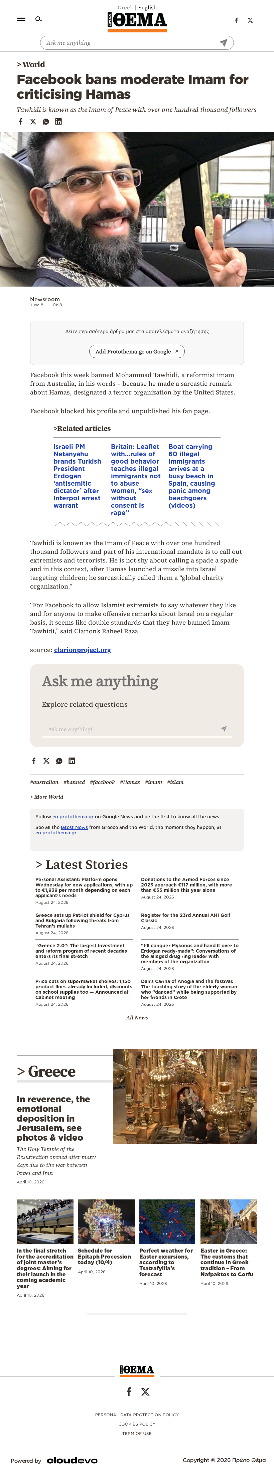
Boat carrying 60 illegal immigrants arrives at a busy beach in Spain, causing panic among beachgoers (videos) (191, 476)
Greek (125, 7)
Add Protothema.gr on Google (133, 351)
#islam (175, 782)
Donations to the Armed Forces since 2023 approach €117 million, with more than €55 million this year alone (186, 884)
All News (137, 1017)
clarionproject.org (82, 649)
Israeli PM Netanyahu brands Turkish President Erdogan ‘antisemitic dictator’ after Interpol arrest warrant (77, 476)
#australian (44, 782)
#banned (74, 782)
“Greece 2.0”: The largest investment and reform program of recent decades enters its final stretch (81, 951)
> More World (46, 796)
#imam (153, 782)
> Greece (46, 1071)
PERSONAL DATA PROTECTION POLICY (137, 1415)
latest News (74, 827)
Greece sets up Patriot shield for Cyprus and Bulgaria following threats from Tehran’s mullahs (82, 920)
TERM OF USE (137, 1434)
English (147, 7)
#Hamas (130, 782)
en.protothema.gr (73, 816)
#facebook (102, 782)
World (33, 64)
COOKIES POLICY (136, 1424)
